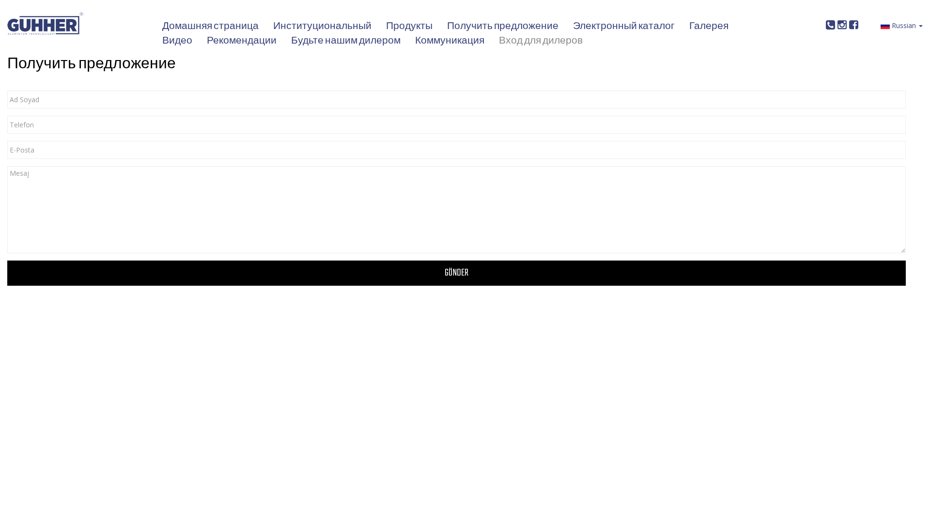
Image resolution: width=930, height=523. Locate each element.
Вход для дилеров (541, 41)
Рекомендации (242, 41)
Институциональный (322, 26)
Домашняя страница (210, 26)
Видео (177, 41)
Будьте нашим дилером (346, 41)
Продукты (409, 26)
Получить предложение (502, 26)
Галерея (708, 26)
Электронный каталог (624, 26)
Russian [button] (904, 25)
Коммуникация (449, 41)
